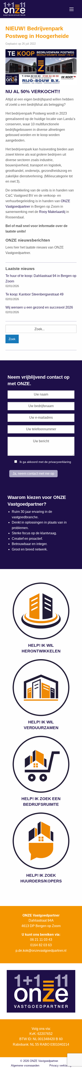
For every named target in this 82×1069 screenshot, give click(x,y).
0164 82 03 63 (41, 945)
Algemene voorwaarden (25, 1065)
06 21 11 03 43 (41, 939)
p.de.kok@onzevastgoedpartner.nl (41, 950)
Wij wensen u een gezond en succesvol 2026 (39, 307)
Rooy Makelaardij (52, 212)
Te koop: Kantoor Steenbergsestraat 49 (34, 294)
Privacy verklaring (60, 1065)
